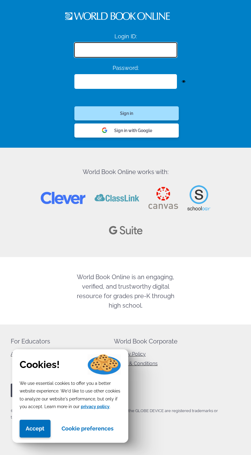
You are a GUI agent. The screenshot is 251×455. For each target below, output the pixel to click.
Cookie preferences (88, 428)
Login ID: (125, 36)
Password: (126, 68)
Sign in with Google (133, 130)
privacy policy (95, 406)
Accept (35, 428)
